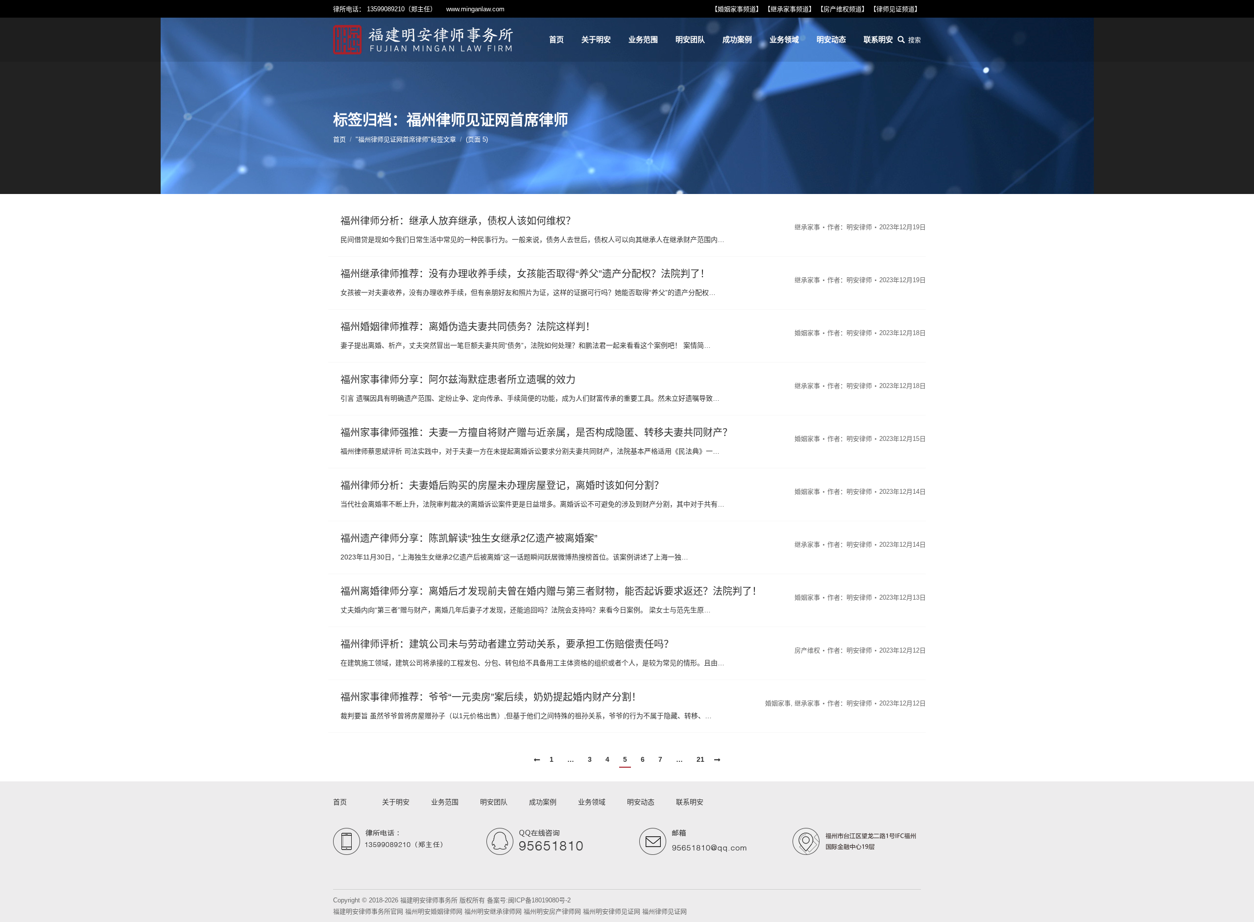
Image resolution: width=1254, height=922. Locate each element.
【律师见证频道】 (895, 9)
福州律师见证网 (664, 911)
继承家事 (807, 227)
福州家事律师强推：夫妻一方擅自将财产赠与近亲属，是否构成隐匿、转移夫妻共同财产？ (536, 432)
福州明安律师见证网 (611, 911)
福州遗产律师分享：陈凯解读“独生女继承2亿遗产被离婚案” (469, 538)
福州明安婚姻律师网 (433, 911)
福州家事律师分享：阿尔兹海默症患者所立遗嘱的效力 (458, 379)
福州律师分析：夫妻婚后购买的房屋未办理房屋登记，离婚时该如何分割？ (502, 485)
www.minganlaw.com (475, 9)
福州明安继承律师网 (493, 911)
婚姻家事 (807, 333)
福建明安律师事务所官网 (368, 911)
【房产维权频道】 (842, 9)
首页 (339, 139)
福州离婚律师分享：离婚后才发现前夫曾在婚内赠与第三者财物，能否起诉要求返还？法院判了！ (551, 591)
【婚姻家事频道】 (736, 9)
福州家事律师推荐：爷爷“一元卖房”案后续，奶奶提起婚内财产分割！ (490, 697)
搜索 (914, 40)
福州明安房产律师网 (552, 911)
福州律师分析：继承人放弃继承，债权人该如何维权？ (458, 221)
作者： (849, 227)
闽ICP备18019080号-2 (539, 900)
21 (700, 759)
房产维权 (807, 650)
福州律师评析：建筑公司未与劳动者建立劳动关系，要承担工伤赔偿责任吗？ (507, 644)
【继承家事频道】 (789, 9)
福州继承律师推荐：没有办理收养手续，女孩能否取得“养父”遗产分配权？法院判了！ (525, 273)
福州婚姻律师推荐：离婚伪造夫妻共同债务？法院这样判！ (467, 326)
